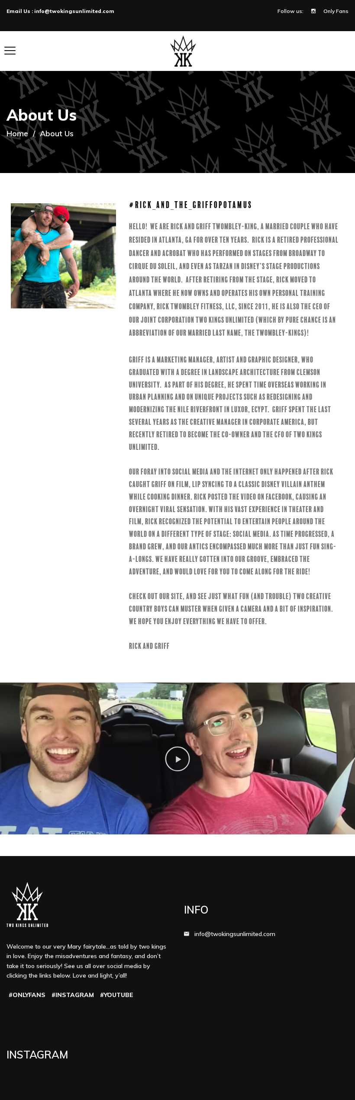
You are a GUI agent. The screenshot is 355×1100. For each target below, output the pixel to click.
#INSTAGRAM (73, 995)
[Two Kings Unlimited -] (183, 51)
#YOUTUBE (116, 995)
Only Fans (336, 11)
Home (17, 133)
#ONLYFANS (27, 995)
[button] (177, 759)
